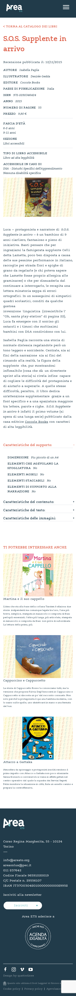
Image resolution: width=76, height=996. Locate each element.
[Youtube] (30, 970)
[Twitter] (14, 970)
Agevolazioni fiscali (58, 989)
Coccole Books (36, 422)
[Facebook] (5, 970)
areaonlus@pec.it (17, 865)
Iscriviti (21, 905)
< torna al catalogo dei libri (30, 26)
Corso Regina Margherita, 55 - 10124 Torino (32, 844)
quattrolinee (26, 975)
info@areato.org (16, 860)
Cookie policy (11, 989)
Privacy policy (33, 989)
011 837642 (12, 870)
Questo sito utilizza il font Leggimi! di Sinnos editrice (38, 983)
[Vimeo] (22, 970)
